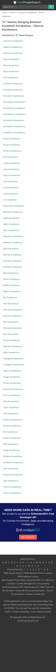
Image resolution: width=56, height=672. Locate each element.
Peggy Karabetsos (11, 377)
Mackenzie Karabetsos (13, 206)
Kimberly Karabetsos (13, 83)
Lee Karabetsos (10, 181)
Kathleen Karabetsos (13, 53)
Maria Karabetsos (11, 218)
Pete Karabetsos (11, 401)
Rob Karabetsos (10, 432)
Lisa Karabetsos (10, 193)
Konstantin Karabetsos (13, 96)
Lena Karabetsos (11, 187)
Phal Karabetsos (10, 413)
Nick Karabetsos (10, 322)
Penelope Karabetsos (13, 389)
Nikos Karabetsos (11, 352)
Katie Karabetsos (11, 65)
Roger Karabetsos (11, 450)
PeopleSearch (29, 2)
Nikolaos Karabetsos (12, 346)
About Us (49, 580)
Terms (49, 590)
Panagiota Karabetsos (13, 358)
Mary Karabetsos (11, 230)
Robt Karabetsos (11, 444)
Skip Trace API (47, 587)
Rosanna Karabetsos (12, 456)
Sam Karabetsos (10, 480)
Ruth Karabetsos (11, 468)
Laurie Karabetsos (11, 175)
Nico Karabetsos (10, 334)
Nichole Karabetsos (12, 316)
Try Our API (28, 537)
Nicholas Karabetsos (12, 309)
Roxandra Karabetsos (13, 462)
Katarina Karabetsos (12, 47)
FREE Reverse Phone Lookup (37, 573)
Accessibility (43, 583)
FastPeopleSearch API (12, 587)
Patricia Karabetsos (12, 371)
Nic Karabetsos (10, 297)
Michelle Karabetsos (12, 267)
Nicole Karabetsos (11, 340)
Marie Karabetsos (11, 224)
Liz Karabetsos (10, 199)
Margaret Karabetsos (13, 212)
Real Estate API (32, 587)
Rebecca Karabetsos (12, 419)
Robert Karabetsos (12, 438)
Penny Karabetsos (11, 395)
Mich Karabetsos (11, 248)
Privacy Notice (18, 594)
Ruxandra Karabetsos (13, 474)
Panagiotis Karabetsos (13, 364)
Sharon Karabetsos (12, 493)
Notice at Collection (35, 594)
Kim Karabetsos (10, 77)
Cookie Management (26, 583)
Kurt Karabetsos (10, 157)
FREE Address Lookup (28, 576)
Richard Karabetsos (12, 426)
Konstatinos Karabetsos (14, 126)
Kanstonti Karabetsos (13, 41)
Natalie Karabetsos (12, 291)
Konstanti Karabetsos (13, 90)
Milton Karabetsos (11, 279)
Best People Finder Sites (13, 580)
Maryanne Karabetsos (13, 236)
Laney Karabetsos (11, 163)
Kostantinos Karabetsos (14, 132)
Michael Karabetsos (12, 254)
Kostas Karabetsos (11, 138)
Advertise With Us (35, 580)
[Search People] (51, 7)
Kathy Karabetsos (11, 59)
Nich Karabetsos (10, 303)
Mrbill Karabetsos (11, 285)
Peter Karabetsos (11, 407)
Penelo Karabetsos (12, 383)
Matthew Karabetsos (12, 242)
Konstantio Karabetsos (13, 120)
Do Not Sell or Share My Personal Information (23, 590)
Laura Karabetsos (11, 169)
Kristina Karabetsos (12, 151)
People (12, 12)
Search (5, 12)
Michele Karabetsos (12, 261)
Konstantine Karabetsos (14, 102)
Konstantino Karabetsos (14, 108)
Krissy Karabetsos (11, 144)
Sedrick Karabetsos (12, 487)
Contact (11, 583)
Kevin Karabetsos (11, 71)
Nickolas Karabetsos (12, 328)
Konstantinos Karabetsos (14, 114)
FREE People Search (13, 573)
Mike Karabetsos (11, 273)
